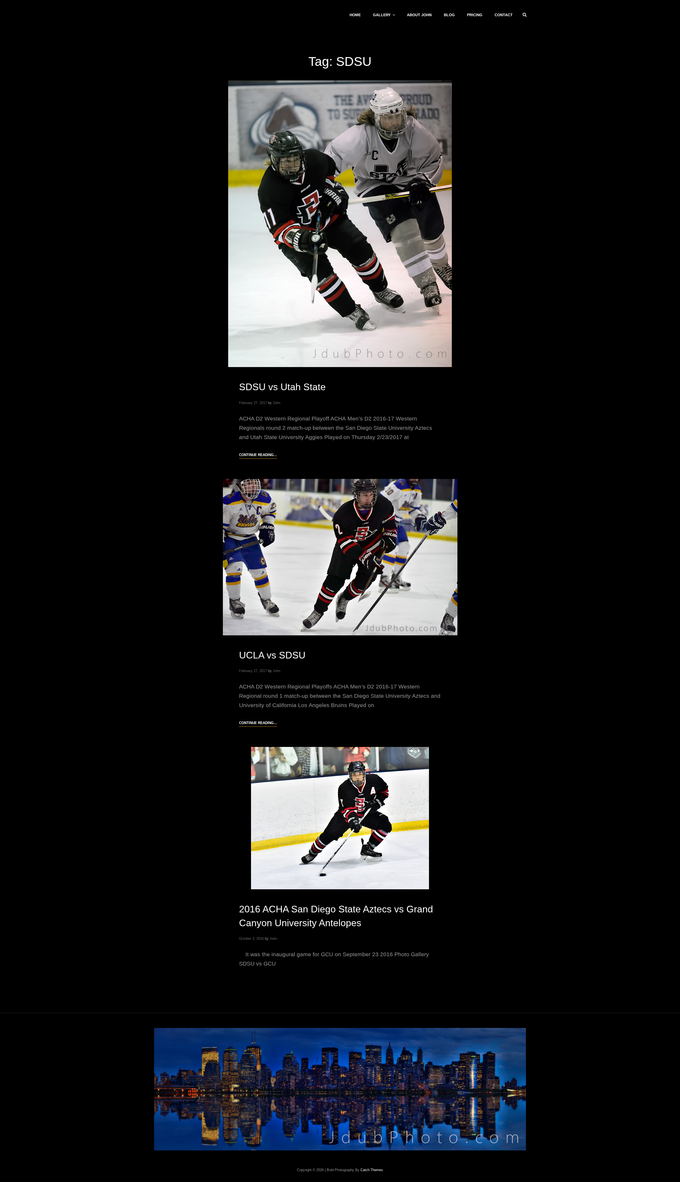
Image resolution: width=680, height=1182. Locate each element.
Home (355, 15)
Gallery (381, 15)
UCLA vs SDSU (272, 655)
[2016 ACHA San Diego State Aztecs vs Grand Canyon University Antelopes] (340, 818)
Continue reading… (258, 455)
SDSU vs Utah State (282, 386)
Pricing (474, 15)
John (276, 403)
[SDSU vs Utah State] (340, 223)
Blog (449, 15)
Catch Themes (371, 1170)
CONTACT (504, 15)
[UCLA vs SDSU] (340, 557)
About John (419, 15)
